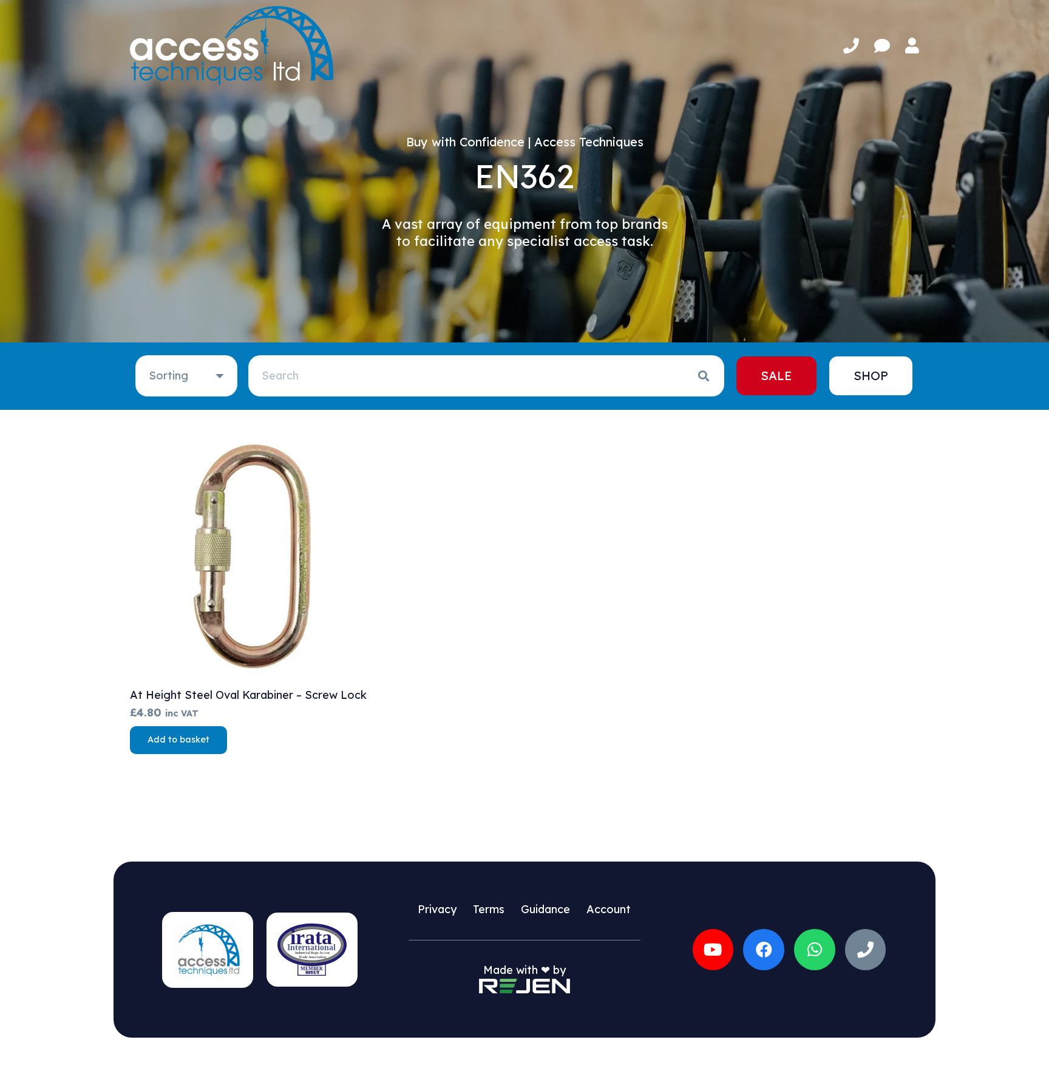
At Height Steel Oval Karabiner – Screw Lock (248, 695)
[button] (178, 740)
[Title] (865, 949)
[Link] (851, 46)
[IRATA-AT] (312, 949)
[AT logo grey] (231, 45)
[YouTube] (713, 949)
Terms (488, 909)
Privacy (437, 909)
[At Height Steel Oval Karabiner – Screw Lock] (254, 556)
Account (608, 909)
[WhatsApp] (814, 949)
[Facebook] (763, 949)
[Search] (703, 375)
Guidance (545, 909)
